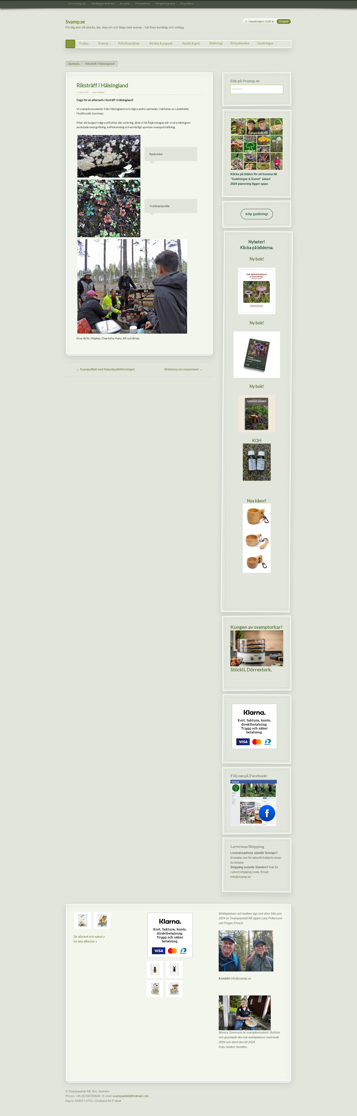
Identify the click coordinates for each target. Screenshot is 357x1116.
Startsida (74, 63)
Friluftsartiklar (128, 44)
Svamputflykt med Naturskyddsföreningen (105, 369)
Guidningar (265, 43)
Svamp (103, 44)
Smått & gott (191, 44)
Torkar (84, 44)
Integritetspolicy (165, 4)
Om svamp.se (76, 4)
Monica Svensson (98, 92)
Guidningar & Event (102, 4)
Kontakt (125, 4)
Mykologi (216, 43)
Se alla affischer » (85, 941)
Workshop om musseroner (183, 369)
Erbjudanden (239, 43)
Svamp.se (75, 22)
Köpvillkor (187, 4)
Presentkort (142, 4)
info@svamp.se (240, 876)
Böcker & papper (161, 44)
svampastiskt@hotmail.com (131, 1096)
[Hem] (70, 44)
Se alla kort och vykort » (89, 936)
